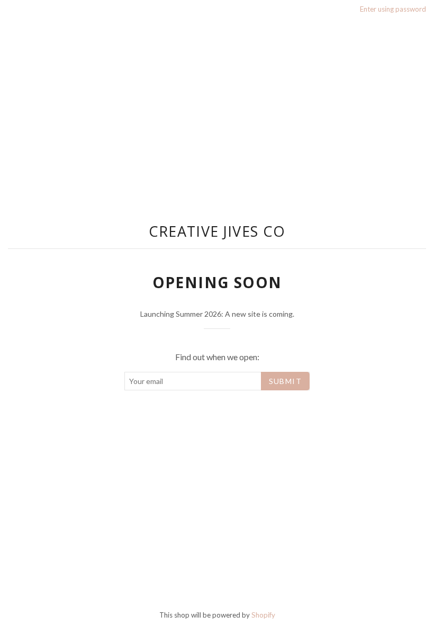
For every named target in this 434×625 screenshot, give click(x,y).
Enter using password (393, 9)
